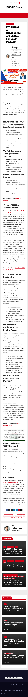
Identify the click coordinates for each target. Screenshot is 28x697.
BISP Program (20, 576)
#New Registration (16, 65)
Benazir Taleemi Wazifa (8, 576)
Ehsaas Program (7, 578)
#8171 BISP (18, 52)
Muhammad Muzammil (14, 48)
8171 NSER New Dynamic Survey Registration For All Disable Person (14, 657)
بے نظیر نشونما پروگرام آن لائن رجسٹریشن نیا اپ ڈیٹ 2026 (13, 566)
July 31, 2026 (8, 610)
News (5, 562)
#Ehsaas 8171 (15, 63)
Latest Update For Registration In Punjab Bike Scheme (13, 641)
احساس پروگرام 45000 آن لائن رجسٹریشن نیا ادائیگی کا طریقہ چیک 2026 (13, 551)
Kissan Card (3, 693)
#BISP (13, 57)
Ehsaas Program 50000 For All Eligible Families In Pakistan (19, 515)
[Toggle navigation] (14, 15)
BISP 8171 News (14, 7)
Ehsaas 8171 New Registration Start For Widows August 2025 (8, 515)
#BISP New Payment (14, 60)
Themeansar (13, 686)
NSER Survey (10, 653)
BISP (15, 576)
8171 (2, 690)
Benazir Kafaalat (7, 690)
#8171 (13, 52)
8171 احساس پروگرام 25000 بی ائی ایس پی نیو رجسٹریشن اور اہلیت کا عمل (13, 582)
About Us (18, 690)
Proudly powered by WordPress (9, 684)
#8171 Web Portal (16, 55)
